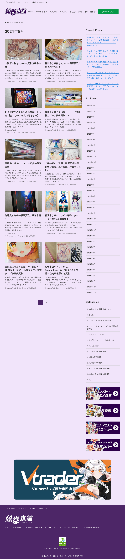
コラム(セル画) (93, 345)
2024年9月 (91, 235)
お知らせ (90, 314)
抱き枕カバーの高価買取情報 (98, 374)
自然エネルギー (60, 548)
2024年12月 (91, 218)
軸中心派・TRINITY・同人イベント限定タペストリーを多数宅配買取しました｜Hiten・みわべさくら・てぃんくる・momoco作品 (103, 41)
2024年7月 (91, 247)
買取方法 (38, 527)
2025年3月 (91, 201)
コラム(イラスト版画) (95, 334)
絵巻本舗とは (18, 527)
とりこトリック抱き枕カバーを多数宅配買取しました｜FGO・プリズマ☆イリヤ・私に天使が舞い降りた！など (102, 53)
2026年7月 (91, 111)
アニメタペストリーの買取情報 (99, 320)
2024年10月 (91, 230)
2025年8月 (91, 173)
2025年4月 (91, 196)
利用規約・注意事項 (91, 527)
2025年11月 (91, 156)
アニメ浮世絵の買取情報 (96, 351)
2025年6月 (91, 184)
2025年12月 (91, 150)
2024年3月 (91, 269)
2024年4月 (91, 264)
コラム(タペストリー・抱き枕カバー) (101, 340)
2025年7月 (91, 179)
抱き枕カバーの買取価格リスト (99, 309)
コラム (89, 379)
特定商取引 (76, 527)
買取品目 (29, 527)
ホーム (7, 527)
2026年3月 (91, 133)
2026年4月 (91, 128)
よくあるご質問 (51, 527)
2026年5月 (91, 122)
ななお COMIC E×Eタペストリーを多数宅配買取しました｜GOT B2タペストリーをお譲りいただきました (103, 86)
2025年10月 (91, 162)
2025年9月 (91, 167)
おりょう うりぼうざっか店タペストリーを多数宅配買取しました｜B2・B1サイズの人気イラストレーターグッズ (103, 75)
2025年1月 (91, 213)
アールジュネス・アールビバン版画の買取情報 (102, 327)
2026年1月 (91, 145)
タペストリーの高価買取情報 (98, 368)
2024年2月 (91, 275)
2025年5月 (91, 190)
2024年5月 (91, 258)
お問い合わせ (64, 527)
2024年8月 (91, 241)
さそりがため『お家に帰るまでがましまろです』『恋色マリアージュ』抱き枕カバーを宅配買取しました (102, 64)
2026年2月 (91, 139)
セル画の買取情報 (94, 357)
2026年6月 (91, 116)
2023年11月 (91, 292)
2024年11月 (91, 224)
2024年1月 (91, 281)
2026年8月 (91, 105)
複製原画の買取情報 (95, 362)
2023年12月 (91, 286)
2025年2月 (91, 207)
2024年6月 (91, 252)
